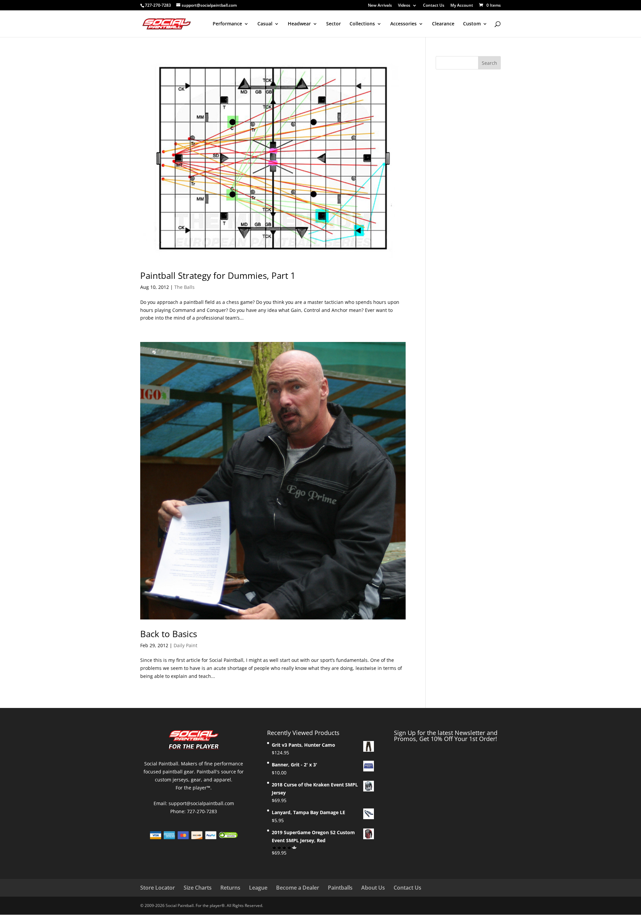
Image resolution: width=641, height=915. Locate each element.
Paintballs (340, 887)
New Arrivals (380, 5)
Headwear (299, 24)
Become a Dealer (297, 887)
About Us (373, 887)
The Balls (184, 287)
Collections (362, 24)
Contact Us (433, 5)
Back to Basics (168, 634)
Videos (404, 5)
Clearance (443, 24)
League (258, 887)
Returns (230, 887)
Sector (333, 24)
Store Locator (157, 887)
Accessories (403, 24)
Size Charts (198, 887)
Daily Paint (185, 645)
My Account (461, 5)
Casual (264, 24)
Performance (227, 24)
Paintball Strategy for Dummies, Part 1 (217, 275)
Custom (472, 24)
